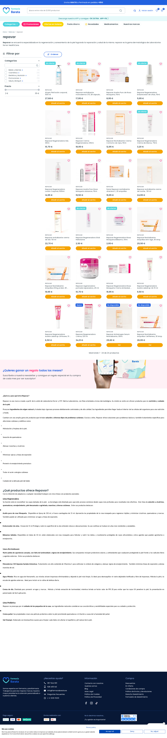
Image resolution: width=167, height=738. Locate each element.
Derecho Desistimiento (135, 694)
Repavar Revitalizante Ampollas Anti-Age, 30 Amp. (149, 239)
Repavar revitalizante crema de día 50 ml (57, 239)
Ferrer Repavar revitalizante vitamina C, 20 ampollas (118, 190)
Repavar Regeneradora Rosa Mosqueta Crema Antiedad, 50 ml (118, 287)
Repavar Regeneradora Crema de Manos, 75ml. (147, 142)
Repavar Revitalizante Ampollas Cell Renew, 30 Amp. (149, 335)
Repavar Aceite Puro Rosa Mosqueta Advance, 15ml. (87, 190)
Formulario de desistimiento (137, 697)
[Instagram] (91, 703)
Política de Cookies (92, 694)
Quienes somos (91, 686)
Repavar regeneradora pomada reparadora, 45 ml (87, 287)
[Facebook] (86, 703)
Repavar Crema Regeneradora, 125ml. (85, 142)
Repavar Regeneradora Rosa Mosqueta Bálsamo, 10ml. (118, 239)
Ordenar (54, 54)
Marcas (12, 32)
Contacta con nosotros (94, 683)
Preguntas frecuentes (56, 694)
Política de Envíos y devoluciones (139, 691)
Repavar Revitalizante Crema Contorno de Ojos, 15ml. (119, 142)
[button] (162, 10)
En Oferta (129, 686)
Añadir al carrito (58, 103)
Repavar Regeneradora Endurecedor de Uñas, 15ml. (148, 93)
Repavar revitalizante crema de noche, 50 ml (149, 190)
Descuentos (130, 683)
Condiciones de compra (135, 689)
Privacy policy (91, 727)
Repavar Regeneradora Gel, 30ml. (57, 142)
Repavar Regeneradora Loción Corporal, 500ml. (55, 190)
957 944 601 (52, 683)
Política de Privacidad (93, 697)
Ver (119, 345)
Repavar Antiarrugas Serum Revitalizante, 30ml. (118, 335)
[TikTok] (97, 703)
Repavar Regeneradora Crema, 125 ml (86, 335)
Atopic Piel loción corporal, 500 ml (56, 93)
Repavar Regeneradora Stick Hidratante (88, 239)
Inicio (5, 32)
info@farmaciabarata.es (57, 690)
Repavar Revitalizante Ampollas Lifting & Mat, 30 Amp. (56, 287)
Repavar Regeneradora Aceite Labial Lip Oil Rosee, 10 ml (57, 335)
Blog (86, 689)
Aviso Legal (89, 691)
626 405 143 (52, 687)
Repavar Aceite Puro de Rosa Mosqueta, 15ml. (119, 93)
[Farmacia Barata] (11, 10)
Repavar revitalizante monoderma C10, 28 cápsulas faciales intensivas (88, 93)
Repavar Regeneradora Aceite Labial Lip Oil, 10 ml (147, 287)
